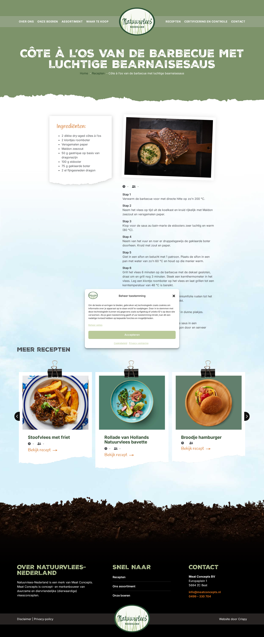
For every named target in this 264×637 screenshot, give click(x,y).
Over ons (26, 21)
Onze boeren (47, 21)
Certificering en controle (206, 21)
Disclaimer (24, 619)
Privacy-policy (43, 619)
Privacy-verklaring (138, 343)
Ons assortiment (124, 586)
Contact (238, 21)
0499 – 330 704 (200, 596)
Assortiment (72, 21)
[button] (174, 296)
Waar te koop (97, 21)
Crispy (242, 619)
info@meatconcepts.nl (205, 592)
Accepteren (132, 334)
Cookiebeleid (120, 343)
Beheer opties (95, 325)
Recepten (173, 21)
